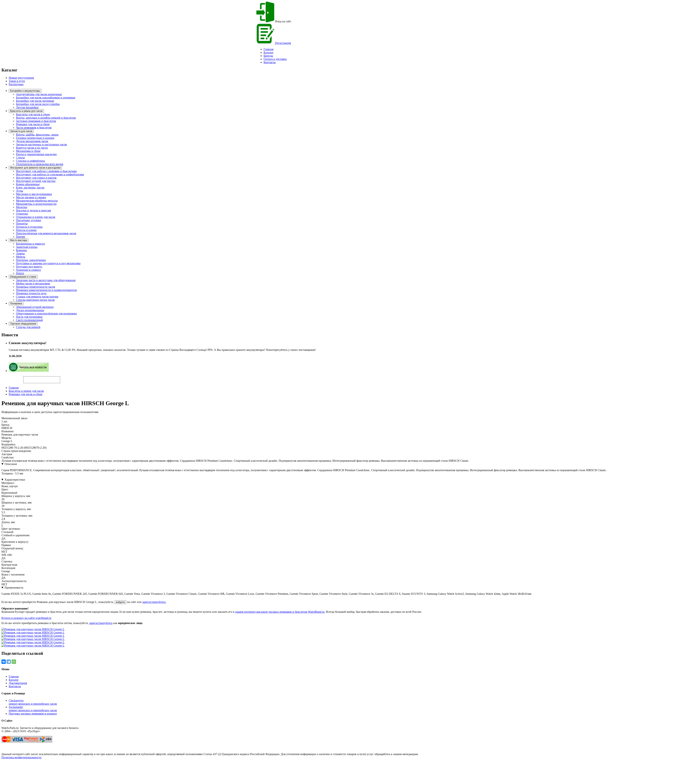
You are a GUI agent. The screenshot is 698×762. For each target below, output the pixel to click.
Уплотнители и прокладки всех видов (39, 164)
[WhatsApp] (14, 661)
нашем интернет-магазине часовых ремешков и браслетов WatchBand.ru (279, 611)
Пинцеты (22, 223)
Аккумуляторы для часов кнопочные (39, 94)
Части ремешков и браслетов (34, 127)
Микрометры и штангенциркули (36, 203)
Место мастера (18, 240)
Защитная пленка (26, 246)
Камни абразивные (28, 184)
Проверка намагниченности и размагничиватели (46, 290)
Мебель (20, 256)
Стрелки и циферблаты (30, 160)
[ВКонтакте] (3, 661)
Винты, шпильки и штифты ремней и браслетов (46, 117)
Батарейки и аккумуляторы (25, 90)
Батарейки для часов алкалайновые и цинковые (45, 97)
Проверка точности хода (31, 293)
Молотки (21, 207)
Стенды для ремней (28, 327)
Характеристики (15, 479)
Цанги (20, 273)
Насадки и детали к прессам (33, 210)
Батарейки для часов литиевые (35, 100)
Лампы (20, 253)
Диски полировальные (30, 310)
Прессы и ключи (26, 230)
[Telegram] (9, 661)
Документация (18, 683)
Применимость (14, 587)
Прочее (20, 236)
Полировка (16, 303)
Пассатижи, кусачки (28, 220)
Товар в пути (17, 81)
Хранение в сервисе (28, 269)
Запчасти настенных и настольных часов (41, 144)
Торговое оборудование (23, 323)
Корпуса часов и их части (32, 147)
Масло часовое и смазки (31, 197)
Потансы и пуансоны (29, 226)
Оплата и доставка (275, 59)
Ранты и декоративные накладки (36, 154)
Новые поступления (21, 77)
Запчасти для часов (21, 131)
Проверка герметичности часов (35, 286)
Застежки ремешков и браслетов (36, 121)
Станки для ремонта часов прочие (37, 296)
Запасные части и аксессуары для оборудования (45, 280)
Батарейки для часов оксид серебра (38, 104)
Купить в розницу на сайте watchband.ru (26, 617)
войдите (120, 602)
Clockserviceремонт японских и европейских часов (33, 702)
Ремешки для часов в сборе (33, 124)
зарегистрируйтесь (154, 601)
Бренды (268, 55)
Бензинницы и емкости (30, 243)
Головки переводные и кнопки (35, 137)
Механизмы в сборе (28, 151)
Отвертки (22, 213)
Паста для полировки (29, 316)
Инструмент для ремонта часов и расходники (35, 167)
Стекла (20, 157)
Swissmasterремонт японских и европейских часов (33, 708)
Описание (11, 464)
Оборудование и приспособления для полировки (46, 313)
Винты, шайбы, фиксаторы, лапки (37, 134)
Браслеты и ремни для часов (26, 111)
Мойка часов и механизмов (33, 283)
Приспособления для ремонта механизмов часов (46, 233)
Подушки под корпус (29, 266)
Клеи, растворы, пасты (30, 187)
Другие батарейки (27, 107)
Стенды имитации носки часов (35, 299)
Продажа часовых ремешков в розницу (33, 713)
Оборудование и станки (23, 276)
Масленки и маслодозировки (34, 194)
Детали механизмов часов (32, 141)
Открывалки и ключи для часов (35, 216)
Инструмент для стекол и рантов (36, 177)
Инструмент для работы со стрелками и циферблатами (50, 174)
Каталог (269, 52)
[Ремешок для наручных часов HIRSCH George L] (33, 629)
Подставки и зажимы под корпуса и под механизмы (48, 263)
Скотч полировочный (29, 320)
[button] (66, 378)
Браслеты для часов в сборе (33, 114)
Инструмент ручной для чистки (35, 181)
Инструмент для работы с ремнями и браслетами (46, 171)
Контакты (270, 62)
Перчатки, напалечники (31, 260)
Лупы (19, 190)
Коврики (21, 250)
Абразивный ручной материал (35, 306)
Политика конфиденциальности (21, 757)
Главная (14, 387)
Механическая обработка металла (37, 200)
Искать (12, 377)
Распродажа (16, 84)
